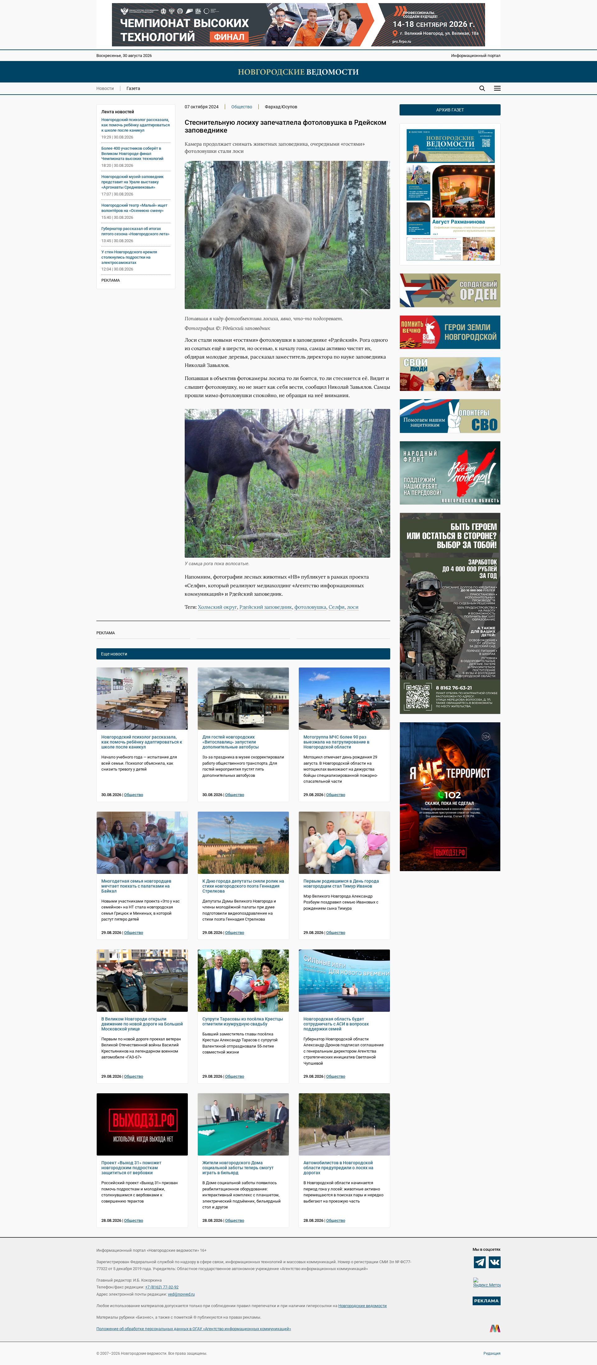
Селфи (337, 607)
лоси (353, 607)
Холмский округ (217, 607)
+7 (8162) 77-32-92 (161, 1287)
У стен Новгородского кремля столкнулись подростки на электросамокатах (129, 257)
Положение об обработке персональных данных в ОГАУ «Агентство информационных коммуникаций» (193, 1328)
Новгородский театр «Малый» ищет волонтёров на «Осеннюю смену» (134, 208)
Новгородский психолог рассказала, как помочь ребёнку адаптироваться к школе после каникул (135, 125)
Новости (105, 88)
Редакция (492, 1353)
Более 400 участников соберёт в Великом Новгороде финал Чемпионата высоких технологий (132, 153)
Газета (133, 88)
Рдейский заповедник (265, 607)
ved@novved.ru (181, 1294)
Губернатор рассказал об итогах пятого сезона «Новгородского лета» (135, 231)
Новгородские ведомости (362, 1305)
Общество (241, 106)
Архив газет (450, 109)
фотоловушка (310, 607)
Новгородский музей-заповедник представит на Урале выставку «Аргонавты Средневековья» (132, 182)
